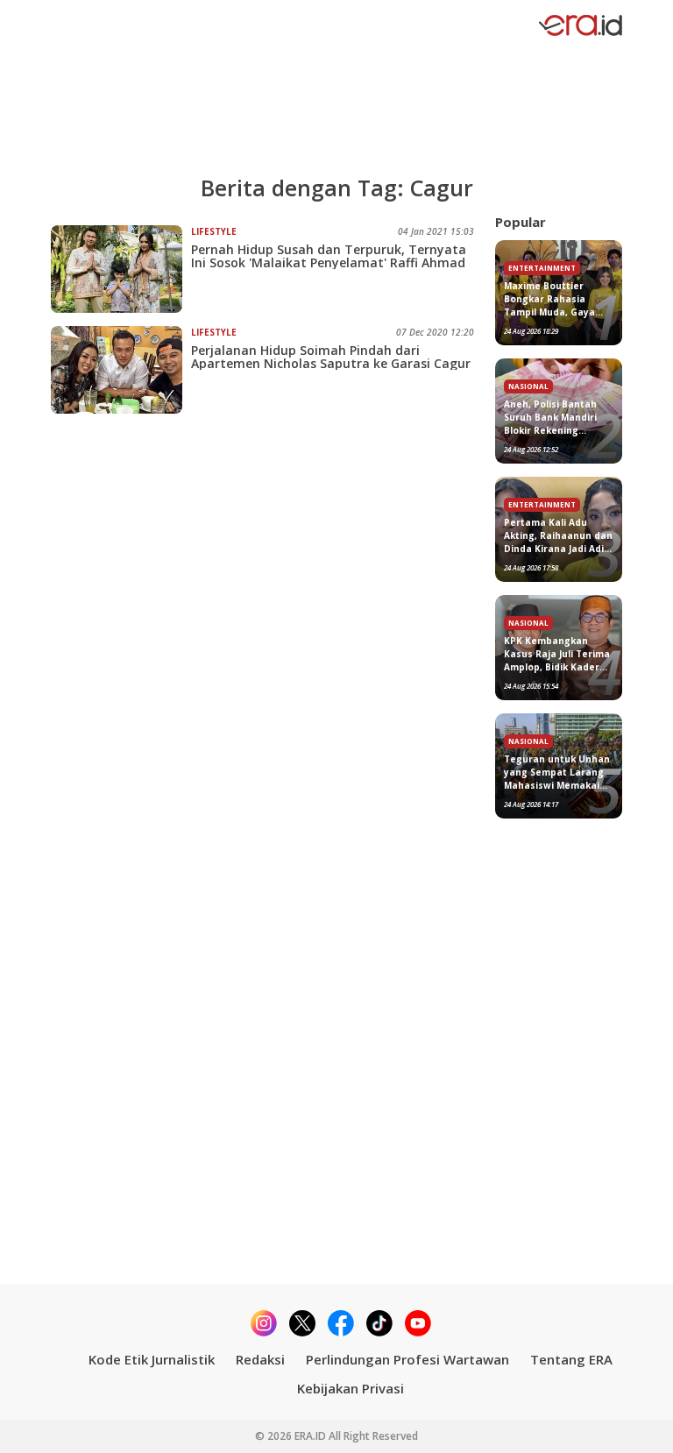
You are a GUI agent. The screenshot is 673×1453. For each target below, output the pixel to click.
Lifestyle (214, 231)
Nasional (528, 386)
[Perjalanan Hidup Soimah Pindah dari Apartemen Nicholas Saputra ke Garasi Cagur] (121, 370)
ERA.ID (311, 1435)
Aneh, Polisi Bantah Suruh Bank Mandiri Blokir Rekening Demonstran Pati (550, 417)
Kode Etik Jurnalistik (152, 1359)
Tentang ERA (571, 1359)
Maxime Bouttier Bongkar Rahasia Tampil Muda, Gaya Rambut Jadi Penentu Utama (555, 299)
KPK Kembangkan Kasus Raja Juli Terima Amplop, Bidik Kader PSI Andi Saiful (557, 654)
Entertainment (542, 268)
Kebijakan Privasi (350, 1388)
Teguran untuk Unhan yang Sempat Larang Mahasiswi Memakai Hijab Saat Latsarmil (557, 772)
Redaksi (260, 1359)
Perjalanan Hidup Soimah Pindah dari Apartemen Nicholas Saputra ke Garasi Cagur (331, 357)
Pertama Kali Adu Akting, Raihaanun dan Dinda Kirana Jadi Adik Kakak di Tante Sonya (558, 536)
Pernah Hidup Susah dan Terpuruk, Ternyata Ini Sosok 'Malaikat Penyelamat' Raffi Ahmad (328, 256)
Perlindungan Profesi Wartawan (407, 1359)
